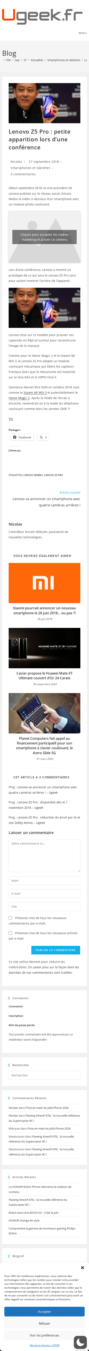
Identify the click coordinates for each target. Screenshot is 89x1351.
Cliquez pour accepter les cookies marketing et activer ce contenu (44, 237)
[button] (82, 1268)
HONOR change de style (24, 1220)
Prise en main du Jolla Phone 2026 (46, 1108)
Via (11, 419)
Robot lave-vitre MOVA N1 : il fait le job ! (34, 1213)
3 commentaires (23, 174)
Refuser (44, 1323)
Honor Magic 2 (19, 398)
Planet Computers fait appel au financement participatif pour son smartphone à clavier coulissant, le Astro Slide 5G (44, 745)
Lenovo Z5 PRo (53, 475)
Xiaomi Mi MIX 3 (35, 392)
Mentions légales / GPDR (44, 1345)
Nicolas (16, 162)
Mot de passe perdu (22, 1025)
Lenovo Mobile (33, 475)
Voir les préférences (44, 1335)
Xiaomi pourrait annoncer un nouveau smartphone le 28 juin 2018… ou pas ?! (44, 610)
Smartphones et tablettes (30, 168)
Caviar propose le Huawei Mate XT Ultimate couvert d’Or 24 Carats (44, 675)
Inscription (16, 1016)
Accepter (44, 1311)
